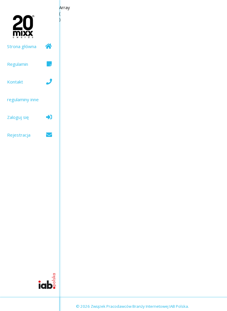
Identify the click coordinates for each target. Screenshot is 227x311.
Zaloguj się (18, 117)
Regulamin (17, 64)
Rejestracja (18, 135)
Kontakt (15, 82)
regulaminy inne (23, 99)
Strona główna (21, 46)
